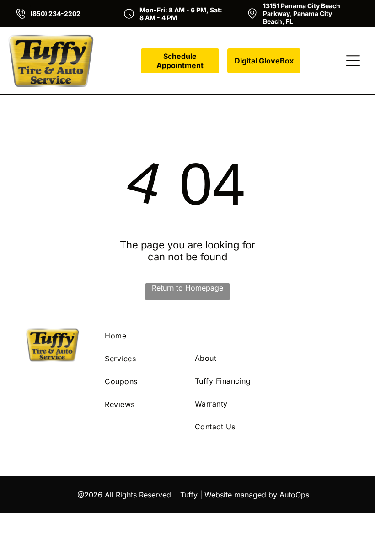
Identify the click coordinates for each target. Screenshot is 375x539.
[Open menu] (353, 61)
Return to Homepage (187, 287)
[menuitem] (142, 335)
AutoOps (294, 494)
